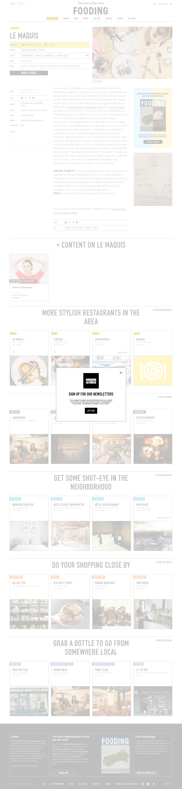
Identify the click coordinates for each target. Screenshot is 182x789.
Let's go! (91, 410)
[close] (120, 372)
